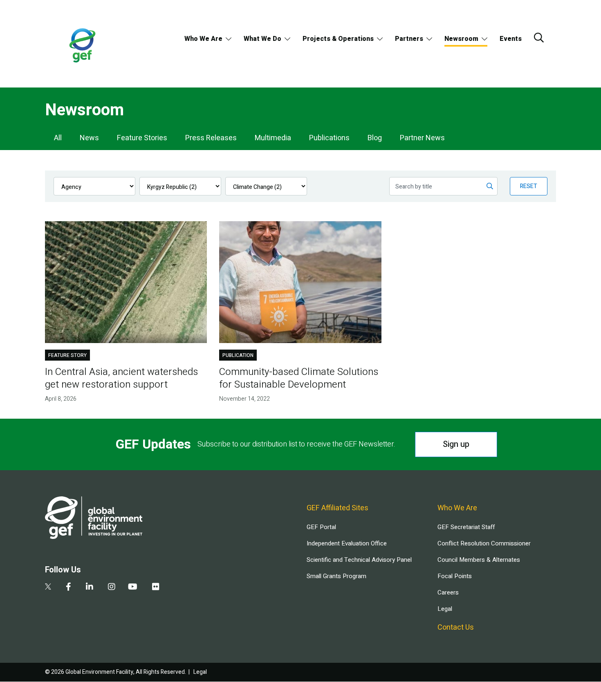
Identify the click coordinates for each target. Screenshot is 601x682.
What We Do (262, 39)
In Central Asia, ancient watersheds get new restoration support (121, 378)
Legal (444, 608)
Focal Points (454, 576)
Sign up (456, 444)
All (58, 138)
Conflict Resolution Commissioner (484, 543)
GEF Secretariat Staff (466, 527)
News (89, 138)
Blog (375, 138)
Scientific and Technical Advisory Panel (359, 559)
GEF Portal (321, 527)
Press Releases (211, 138)
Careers (448, 592)
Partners (409, 39)
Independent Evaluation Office (347, 543)
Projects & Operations (338, 39)
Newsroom (461, 39)
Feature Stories (142, 138)
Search (539, 38)
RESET (528, 186)
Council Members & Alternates (478, 559)
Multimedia (273, 138)
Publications (329, 138)
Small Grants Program (336, 576)
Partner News (422, 138)
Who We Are (203, 39)
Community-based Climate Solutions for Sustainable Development (298, 378)
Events (511, 39)
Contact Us (455, 627)
